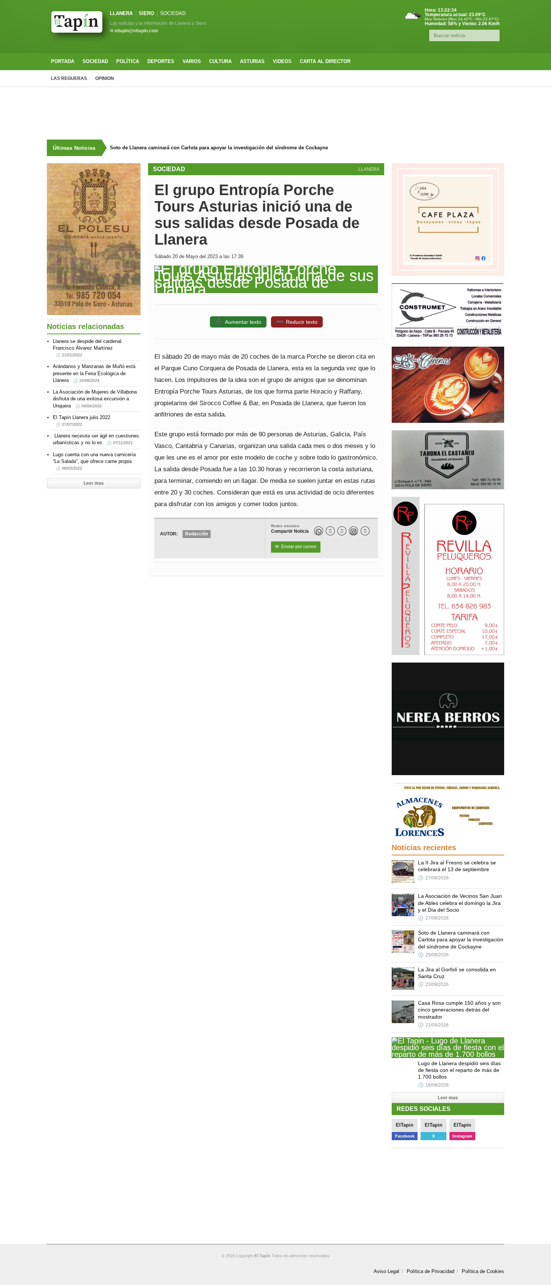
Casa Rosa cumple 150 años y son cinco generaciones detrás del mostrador (459, 1009)
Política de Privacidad (430, 1271)
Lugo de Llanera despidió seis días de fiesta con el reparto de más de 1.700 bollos (459, 1070)
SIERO (146, 13)
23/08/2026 (433, 984)
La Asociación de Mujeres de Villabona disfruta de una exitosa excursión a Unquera (95, 398)
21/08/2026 (433, 1025)
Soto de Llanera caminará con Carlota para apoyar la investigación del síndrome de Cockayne (219, 147)
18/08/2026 (433, 1085)
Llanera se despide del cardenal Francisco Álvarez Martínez (87, 347)
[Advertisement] (275, 113)
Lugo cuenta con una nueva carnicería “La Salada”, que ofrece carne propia (94, 461)
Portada (62, 61)
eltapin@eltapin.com (136, 30)
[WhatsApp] (318, 531)
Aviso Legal (386, 1271)
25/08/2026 (433, 954)
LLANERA (121, 13)
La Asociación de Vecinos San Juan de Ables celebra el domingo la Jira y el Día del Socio (460, 902)
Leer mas (94, 483)
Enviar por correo (295, 546)
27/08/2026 (433, 878)
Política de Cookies (483, 1271)
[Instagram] (353, 531)
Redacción (196, 534)
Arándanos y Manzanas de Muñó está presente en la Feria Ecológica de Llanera (94, 373)
